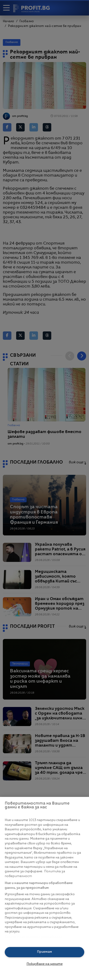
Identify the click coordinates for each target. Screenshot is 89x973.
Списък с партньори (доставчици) (33, 937)
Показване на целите (45, 964)
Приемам (44, 951)
